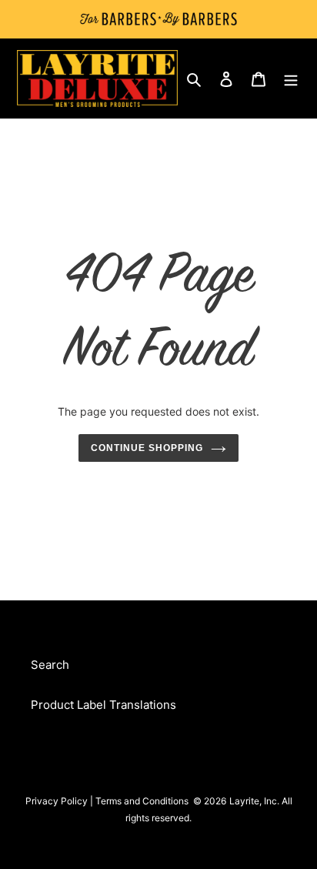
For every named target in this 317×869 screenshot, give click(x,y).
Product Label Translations (103, 704)
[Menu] (291, 78)
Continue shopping (147, 448)
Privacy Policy (56, 801)
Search (50, 664)
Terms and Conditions (142, 801)
